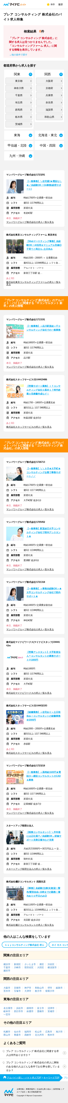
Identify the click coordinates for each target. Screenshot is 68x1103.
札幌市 (6, 1032)
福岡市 (27, 1032)
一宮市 (6, 1014)
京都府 (49, 88)
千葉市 (6, 967)
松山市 (38, 1032)
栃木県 (18, 116)
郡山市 (6, 1035)
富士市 (40, 1008)
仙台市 (17, 1032)
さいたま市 (30, 964)
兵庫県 (49, 95)
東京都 (18, 81)
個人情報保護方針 (35, 1092)
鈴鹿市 (30, 1011)
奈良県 (49, 102)
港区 (41, 964)
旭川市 (59, 1032)
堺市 (50, 988)
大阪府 (49, 81)
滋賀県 (49, 109)
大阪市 (6, 988)
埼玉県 (18, 102)
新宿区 (17, 964)
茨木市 (6, 991)
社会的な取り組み (44, 1089)
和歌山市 (39, 988)
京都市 (17, 988)
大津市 (27, 991)
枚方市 (38, 991)
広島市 (48, 1032)
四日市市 (18, 1011)
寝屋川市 (49, 991)
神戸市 (27, 988)
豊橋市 (40, 1011)
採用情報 (56, 1089)
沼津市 (51, 1008)
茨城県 (18, 124)
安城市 (51, 1011)
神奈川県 (19, 88)
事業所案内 (30, 1089)
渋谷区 (51, 964)
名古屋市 (8, 1008)
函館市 (27, 1035)
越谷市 (6, 970)
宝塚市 (17, 991)
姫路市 (59, 988)
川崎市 (17, 967)
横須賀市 (52, 967)
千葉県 (18, 95)
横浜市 (6, 964)
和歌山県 (49, 116)
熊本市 (51, 1035)
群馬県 (18, 109)
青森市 (17, 1035)
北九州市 (39, 1035)
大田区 (40, 967)
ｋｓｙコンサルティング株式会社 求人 (24, 945)
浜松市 (19, 1008)
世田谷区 (28, 967)
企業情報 (20, 1089)
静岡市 (30, 1008)
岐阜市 (6, 1011)
